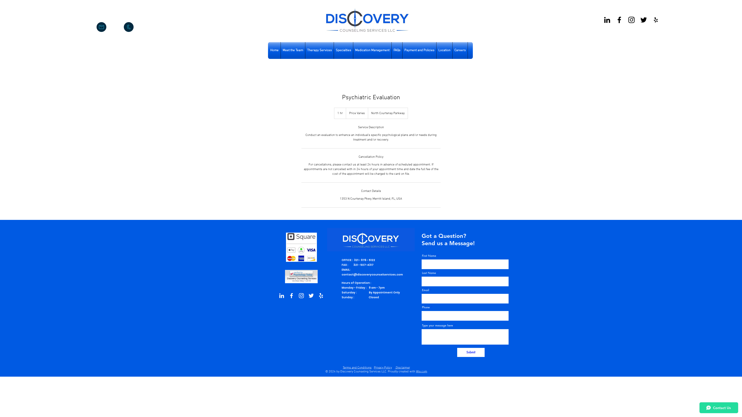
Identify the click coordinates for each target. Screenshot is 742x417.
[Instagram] (631, 20)
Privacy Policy (383, 368)
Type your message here (437, 325)
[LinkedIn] (281, 295)
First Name (429, 255)
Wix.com (421, 372)
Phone (426, 307)
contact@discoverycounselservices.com (372, 274)
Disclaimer (403, 368)
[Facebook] (619, 20)
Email (425, 290)
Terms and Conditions (357, 368)
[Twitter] (643, 20)
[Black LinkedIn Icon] (607, 20)
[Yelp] (656, 20)
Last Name (429, 272)
